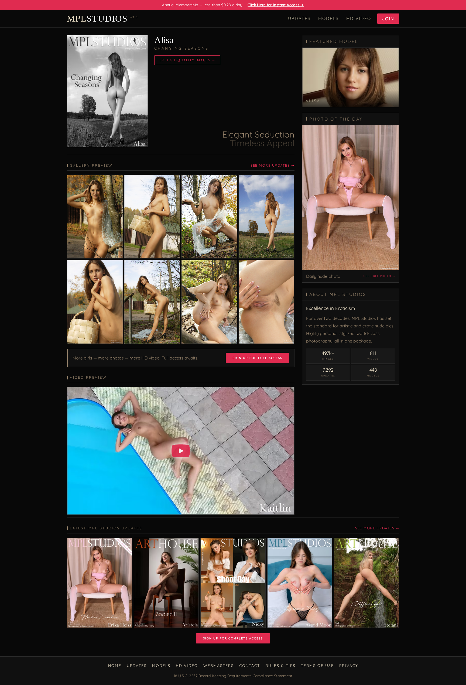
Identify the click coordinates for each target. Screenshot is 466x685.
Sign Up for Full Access (257, 358)
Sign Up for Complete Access (233, 638)
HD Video (358, 18)
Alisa (163, 40)
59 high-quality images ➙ (187, 60)
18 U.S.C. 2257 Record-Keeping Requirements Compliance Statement (233, 675)
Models (328, 18)
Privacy (348, 665)
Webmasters (218, 665)
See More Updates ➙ (272, 165)
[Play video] (181, 450)
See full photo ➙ (379, 276)
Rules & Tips (280, 665)
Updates (299, 18)
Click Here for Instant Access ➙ (276, 4)
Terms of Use (317, 665)
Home (114, 665)
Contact (249, 665)
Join (388, 18)
